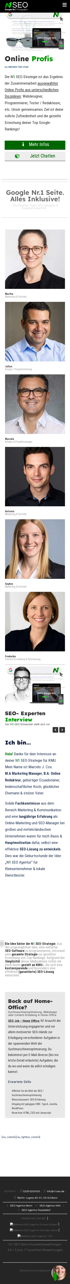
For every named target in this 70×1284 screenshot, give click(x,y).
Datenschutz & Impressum (35, 1270)
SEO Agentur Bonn (21, 1205)
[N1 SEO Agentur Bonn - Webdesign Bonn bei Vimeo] (33, 1266)
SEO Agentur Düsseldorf (36, 1210)
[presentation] (55, 730)
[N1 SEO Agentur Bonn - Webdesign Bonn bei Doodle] (36, 1266)
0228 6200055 (31, 1191)
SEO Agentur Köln (50, 1205)
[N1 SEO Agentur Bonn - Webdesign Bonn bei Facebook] (34, 1266)
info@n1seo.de (55, 1191)
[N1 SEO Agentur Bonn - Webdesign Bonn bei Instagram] (35, 1266)
